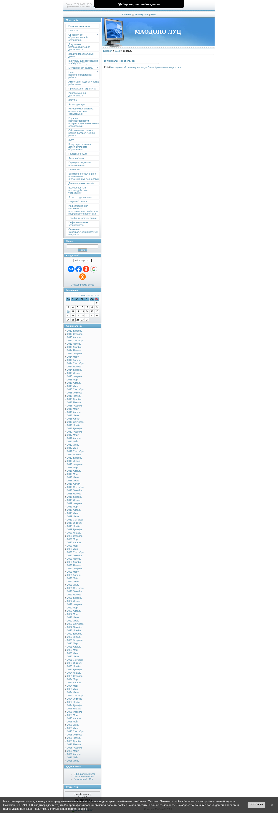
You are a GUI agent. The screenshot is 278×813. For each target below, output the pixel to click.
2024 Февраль (75, 676)
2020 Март (73, 539)
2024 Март (73, 679)
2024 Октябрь (74, 698)
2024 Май (72, 685)
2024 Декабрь (74, 705)
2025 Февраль (75, 712)
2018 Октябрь (74, 490)
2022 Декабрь (74, 633)
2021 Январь (74, 565)
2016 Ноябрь (74, 425)
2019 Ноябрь (74, 526)
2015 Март (73, 379)
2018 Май (72, 474)
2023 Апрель (74, 646)
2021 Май (72, 578)
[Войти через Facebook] (78, 269)
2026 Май (72, 757)
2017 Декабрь (74, 457)
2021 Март (73, 571)
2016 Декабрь (74, 428)
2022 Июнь (73, 617)
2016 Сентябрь (75, 422)
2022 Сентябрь (75, 624)
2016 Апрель (74, 412)
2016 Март (73, 409)
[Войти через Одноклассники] (82, 276)
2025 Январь (74, 708)
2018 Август (73, 484)
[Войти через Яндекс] (86, 269)
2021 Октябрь (74, 591)
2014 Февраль (75, 353)
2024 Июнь (73, 689)
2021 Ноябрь (74, 594)
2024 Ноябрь (74, 702)
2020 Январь (74, 532)
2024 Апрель (74, 682)
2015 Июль (73, 386)
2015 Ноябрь (74, 396)
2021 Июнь (73, 581)
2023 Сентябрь (75, 659)
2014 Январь (74, 350)
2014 (117, 51)
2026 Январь (74, 744)
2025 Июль (73, 728)
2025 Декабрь (74, 741)
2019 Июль (73, 516)
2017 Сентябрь (75, 451)
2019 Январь (74, 500)
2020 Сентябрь (75, 552)
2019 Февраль (75, 503)
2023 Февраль (75, 640)
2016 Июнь (73, 415)
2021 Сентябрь (75, 588)
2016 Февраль (75, 405)
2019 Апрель (74, 510)
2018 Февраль (75, 464)
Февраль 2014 (88, 295)
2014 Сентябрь (75, 363)
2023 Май (72, 650)
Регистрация (142, 14)
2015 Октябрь (74, 392)
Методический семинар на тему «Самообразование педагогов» (145, 67)
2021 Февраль (75, 568)
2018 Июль (73, 480)
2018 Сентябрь (75, 487)
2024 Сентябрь (75, 695)
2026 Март (73, 751)
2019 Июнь (73, 513)
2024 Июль (73, 692)
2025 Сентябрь (75, 731)
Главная (126, 14)
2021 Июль (73, 584)
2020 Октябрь (74, 555)
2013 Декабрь (74, 347)
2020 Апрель (74, 542)
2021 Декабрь (74, 598)
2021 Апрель (74, 575)
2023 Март (73, 643)
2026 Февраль (75, 747)
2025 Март (73, 715)
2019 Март (73, 506)
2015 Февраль (75, 376)
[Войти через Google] (93, 269)
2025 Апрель (74, 718)
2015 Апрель (74, 383)
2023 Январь (74, 637)
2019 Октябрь (74, 523)
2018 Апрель (74, 470)
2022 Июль (73, 620)
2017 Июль (73, 448)
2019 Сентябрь (75, 519)
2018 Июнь (73, 477)
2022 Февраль (75, 604)
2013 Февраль (75, 334)
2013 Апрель (74, 337)
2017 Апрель (74, 438)
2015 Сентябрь (75, 389)
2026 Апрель (74, 754)
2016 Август (73, 418)
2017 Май (72, 441)
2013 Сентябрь (75, 340)
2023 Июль (73, 656)
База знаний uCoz (83, 779)
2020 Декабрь (74, 562)
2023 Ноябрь (74, 666)
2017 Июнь (73, 444)
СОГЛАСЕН (256, 804)
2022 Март (73, 607)
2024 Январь (74, 672)
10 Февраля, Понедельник (119, 60)
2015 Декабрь (74, 399)
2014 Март (73, 356)
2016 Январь (74, 402)
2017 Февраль (75, 431)
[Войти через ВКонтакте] (71, 269)
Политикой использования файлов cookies (60, 808)
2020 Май (72, 545)
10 (68, 311)
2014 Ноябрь (74, 366)
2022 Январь (74, 601)
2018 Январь (74, 461)
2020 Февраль (75, 536)
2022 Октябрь (74, 627)
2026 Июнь (73, 760)
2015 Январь (74, 373)
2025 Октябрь (74, 734)
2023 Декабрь (74, 669)
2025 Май (72, 721)
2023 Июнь (73, 653)
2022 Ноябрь (74, 630)
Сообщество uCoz (84, 776)
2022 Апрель (74, 611)
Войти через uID (82, 260)
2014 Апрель (74, 360)
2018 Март (73, 467)
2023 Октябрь (74, 663)
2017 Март (73, 435)
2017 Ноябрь (74, 454)
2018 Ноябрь (74, 493)
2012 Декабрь (74, 330)
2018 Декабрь (74, 497)
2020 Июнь (73, 549)
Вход (153, 14)
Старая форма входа (82, 284)
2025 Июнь (73, 725)
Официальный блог (84, 774)
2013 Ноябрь (74, 343)
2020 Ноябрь (74, 558)
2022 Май (72, 614)
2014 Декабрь (74, 369)
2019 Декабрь (74, 529)
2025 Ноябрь (74, 738)
